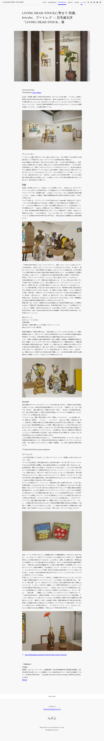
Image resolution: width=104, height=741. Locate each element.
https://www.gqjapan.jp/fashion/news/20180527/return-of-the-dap (46, 654)
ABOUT (70, 2)
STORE (76, 2)
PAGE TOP (52, 696)
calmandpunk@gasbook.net (52, 709)
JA (81, 2)
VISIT (44, 2)
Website (24, 680)
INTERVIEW (62, 2)
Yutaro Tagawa (36, 92)
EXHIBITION (52, 2)
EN (85, 2)
